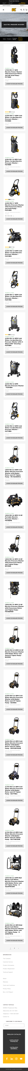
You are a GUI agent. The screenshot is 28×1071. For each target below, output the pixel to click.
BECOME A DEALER (11, 3)
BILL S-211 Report (8, 992)
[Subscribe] (22, 1025)
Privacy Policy (7, 988)
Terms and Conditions (9, 985)
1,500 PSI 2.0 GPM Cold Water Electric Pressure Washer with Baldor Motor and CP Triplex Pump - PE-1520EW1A (14, 473)
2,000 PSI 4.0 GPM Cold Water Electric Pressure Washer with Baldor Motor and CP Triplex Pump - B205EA (14, 699)
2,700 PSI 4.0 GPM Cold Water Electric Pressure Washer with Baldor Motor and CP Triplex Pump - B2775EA (14, 790)
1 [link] (10, 948)
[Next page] (18, 948)
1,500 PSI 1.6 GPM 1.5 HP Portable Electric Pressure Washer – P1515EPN (13, 518)
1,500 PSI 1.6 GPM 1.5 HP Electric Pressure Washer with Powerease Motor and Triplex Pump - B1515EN (14, 563)
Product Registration (22, 3)
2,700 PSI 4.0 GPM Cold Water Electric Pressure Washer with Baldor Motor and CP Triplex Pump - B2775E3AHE (14, 836)
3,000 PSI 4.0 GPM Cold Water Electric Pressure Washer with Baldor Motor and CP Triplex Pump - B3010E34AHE (14, 745)
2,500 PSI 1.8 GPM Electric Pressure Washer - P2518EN (14, 385)
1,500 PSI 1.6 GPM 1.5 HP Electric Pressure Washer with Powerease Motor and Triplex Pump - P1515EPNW (14, 608)
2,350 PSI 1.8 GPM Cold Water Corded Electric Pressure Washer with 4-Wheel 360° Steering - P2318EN (14, 342)
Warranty (5, 982)
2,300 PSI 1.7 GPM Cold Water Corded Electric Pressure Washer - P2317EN (13, 297)
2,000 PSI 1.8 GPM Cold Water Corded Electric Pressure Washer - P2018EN (13, 253)
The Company (7, 958)
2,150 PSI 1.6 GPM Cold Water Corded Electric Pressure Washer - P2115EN (13, 162)
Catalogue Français (14, 1041)
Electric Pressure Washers (20, 39)
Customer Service (8, 962)
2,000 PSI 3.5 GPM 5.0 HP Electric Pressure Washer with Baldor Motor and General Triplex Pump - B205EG (14, 654)
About (4, 978)
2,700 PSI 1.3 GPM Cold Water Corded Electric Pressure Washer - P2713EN (13, 428)
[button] (3, 10)
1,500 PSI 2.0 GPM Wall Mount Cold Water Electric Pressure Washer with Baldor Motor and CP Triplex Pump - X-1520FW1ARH (14, 882)
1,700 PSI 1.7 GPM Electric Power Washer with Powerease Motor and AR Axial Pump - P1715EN (13, 74)
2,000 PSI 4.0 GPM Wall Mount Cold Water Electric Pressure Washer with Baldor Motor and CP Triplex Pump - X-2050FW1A (14, 930)
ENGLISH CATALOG (14, 1034)
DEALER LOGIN (4, 3)
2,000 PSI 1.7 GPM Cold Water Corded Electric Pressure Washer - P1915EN (13, 118)
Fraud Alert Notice (14, 1)
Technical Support (8, 972)
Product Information (8, 965)
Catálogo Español (14, 1048)
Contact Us (6, 1016)
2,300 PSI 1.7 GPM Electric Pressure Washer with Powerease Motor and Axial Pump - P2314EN (14, 207)
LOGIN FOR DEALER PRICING (14, 83)
